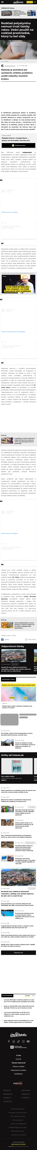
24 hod (27, 996)
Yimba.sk (6, 1098)
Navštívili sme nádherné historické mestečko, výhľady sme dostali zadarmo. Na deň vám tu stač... (19, 13)
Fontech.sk (7, 1101)
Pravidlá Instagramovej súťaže (18, 1127)
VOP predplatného (17, 1120)
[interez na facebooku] (8, 1041)
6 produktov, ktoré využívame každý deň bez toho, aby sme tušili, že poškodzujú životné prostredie (24, 441)
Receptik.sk (7, 1094)
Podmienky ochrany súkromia (18, 1112)
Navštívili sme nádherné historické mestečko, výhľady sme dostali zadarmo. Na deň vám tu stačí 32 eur (16, 669)
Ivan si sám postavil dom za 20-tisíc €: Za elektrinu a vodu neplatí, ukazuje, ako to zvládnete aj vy (17, 1014)
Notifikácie (18, 1074)
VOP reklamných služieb (17, 1116)
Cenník (18, 1059)
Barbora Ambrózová (10, 65)
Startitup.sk (26, 1090)
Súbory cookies (18, 1066)
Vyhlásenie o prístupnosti (18, 1135)
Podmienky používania (18, 1109)
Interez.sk (7, 1090)
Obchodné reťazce (30, 842)
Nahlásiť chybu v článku (8, 635)
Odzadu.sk (26, 1094)
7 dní (33, 996)
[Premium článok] (6, 870)
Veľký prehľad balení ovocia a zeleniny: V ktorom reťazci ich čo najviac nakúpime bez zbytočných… (24, 625)
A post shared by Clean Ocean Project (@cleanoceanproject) (18, 239)
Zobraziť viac (18, 952)
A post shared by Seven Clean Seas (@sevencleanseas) (16, 560)
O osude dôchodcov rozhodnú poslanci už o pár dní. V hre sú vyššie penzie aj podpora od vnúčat (19, 1000)
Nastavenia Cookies (18, 1070)
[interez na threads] (13, 1041)
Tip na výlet (15, 664)
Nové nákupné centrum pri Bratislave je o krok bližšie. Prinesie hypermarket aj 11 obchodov (18, 1021)
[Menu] (2, 2)
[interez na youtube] (28, 1041)
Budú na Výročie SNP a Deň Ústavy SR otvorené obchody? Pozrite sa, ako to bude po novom (19, 1007)
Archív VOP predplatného (18, 1123)
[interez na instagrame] (23, 1041)
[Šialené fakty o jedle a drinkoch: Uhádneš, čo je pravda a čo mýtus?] (18, 692)
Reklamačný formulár (17, 1131)
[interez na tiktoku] (18, 1041)
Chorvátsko (32, 807)
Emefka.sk (26, 1098)
